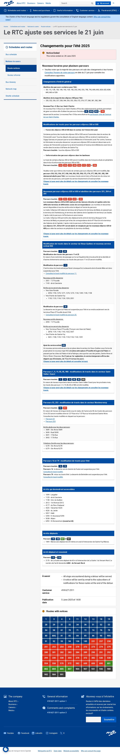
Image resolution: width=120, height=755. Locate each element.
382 (94, 657)
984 (55, 674)
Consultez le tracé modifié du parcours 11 (61, 273)
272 (86, 646)
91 (47, 641)
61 (63, 630)
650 (94, 663)
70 (70, 630)
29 (55, 624)
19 (110, 619)
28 (47, 624)
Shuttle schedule (12, 96)
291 (102, 652)
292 (110, 652)
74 (94, 630)
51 (94, 624)
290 (94, 652)
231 (94, 641)
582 (78, 663)
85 (86, 635)
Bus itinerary (11, 82)
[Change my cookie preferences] (6, 749)
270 (78, 646)
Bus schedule (11, 54)
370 (78, 657)
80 (47, 635)
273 (94, 646)
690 (102, 663)
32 (70, 624)
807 (70, 669)
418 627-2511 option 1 (57, 701)
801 (110, 663)
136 (78, 641)
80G (55, 635)
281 (55, 652)
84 (78, 635)
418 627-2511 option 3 (57, 712)
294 (47, 657)
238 (110, 641)
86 (94, 635)
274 (102, 646)
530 (102, 657)
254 (63, 646)
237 (102, 641)
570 (63, 663)
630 (86, 663)
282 (63, 652)
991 (63, 674)
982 (47, 674)
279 (110, 646)
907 (86, 669)
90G (110, 635)
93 (63, 641)
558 (55, 663)
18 (102, 619)
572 (70, 663)
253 (55, 646)
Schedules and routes (17, 26)
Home (6, 26)
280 (47, 652)
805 (63, 669)
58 (55, 630)
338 (63, 657)
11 (78, 619)
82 (70, 635)
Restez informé (14, 75)
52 (102, 624)
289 (86, 652)
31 (63, 624)
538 (110, 657)
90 (102, 635)
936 (102, 669)
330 (55, 657)
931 (94, 669)
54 (47, 630)
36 (86, 624)
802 (47, 669)
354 (70, 657)
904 (78, 669)
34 (78, 624)
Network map (11, 89)
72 (86, 630)
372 (86, 657)
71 (78, 630)
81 (63, 635)
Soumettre (109, 719)
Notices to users (13, 61)
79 (110, 630)
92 (55, 641)
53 (110, 624)
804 (55, 669)
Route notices (14, 68)
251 (47, 646)
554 (47, 663)
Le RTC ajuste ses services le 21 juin (65, 26)
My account (104, 3)
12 (86, 619)
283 (70, 652)
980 (110, 669)
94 (70, 641)
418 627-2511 (67, 590)
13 (94, 619)
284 (78, 652)
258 (70, 646)
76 (102, 630)
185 (86, 641)
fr (113, 3)
